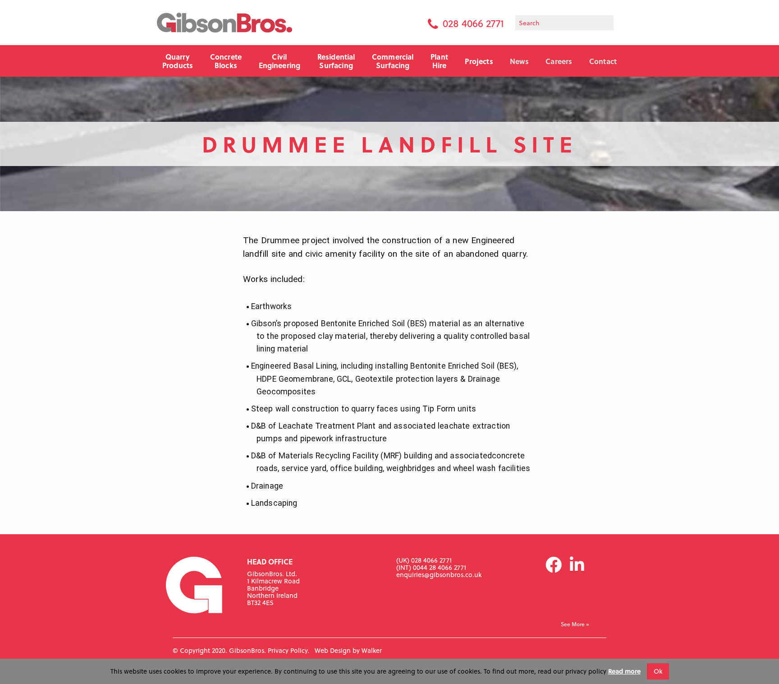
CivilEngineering (280, 60)
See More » (575, 624)
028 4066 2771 (473, 23)
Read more (624, 671)
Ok (658, 671)
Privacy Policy (287, 650)
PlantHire (439, 60)
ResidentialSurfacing (336, 60)
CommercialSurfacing (393, 60)
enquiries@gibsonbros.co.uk (438, 574)
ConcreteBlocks (226, 60)
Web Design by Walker (348, 650)
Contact (603, 61)
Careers (558, 61)
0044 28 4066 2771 (439, 567)
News (519, 61)
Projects (479, 61)
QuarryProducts (177, 60)
